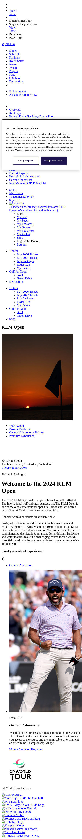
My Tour (22, 217)
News (12, 64)
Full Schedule (17, 91)
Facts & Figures (18, 173)
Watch (13, 67)
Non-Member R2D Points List (27, 183)
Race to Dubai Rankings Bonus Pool (31, 116)
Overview (15, 109)
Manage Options (26, 160)
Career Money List (20, 179)
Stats (12, 74)
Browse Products (19, 429)
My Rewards (24, 224)
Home (13, 50)
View (12, 10)
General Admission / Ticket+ (26, 432)
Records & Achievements (24, 176)
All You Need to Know (23, 94)
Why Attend (16, 425)
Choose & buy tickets (14, 467)
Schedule (14, 54)
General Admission (20, 565)
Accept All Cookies (53, 160)
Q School (15, 78)
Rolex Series (16, 61)
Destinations (16, 81)
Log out (21, 244)
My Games (23, 227)
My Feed (22, 220)
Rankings (15, 57)
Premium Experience (21, 435)
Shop (20, 237)
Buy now (36, 749)
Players (13, 71)
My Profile (23, 234)
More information (19, 749)
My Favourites (25, 230)
